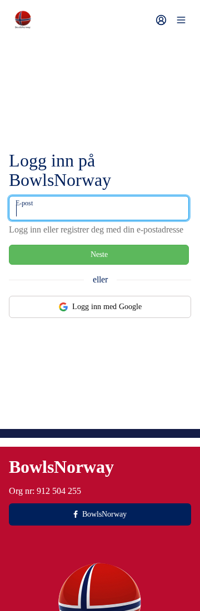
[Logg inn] (161, 20)
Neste (99, 254)
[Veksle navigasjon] (181, 20)
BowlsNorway (104, 514)
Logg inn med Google (107, 306)
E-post (24, 203)
